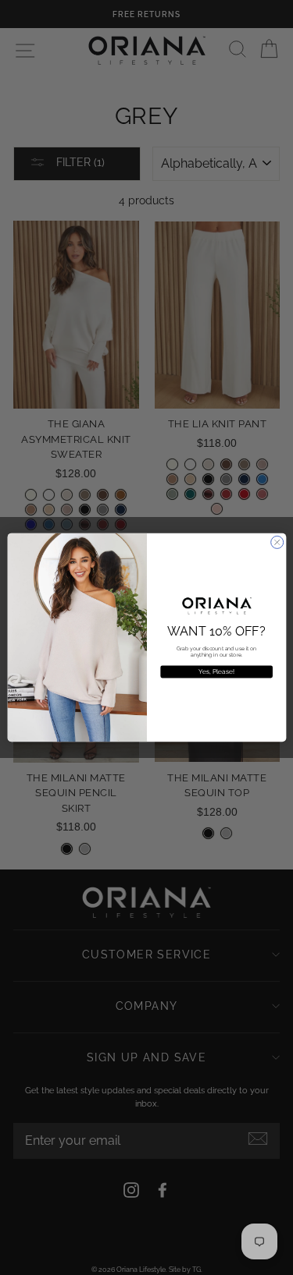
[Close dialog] (276, 542)
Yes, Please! (216, 671)
